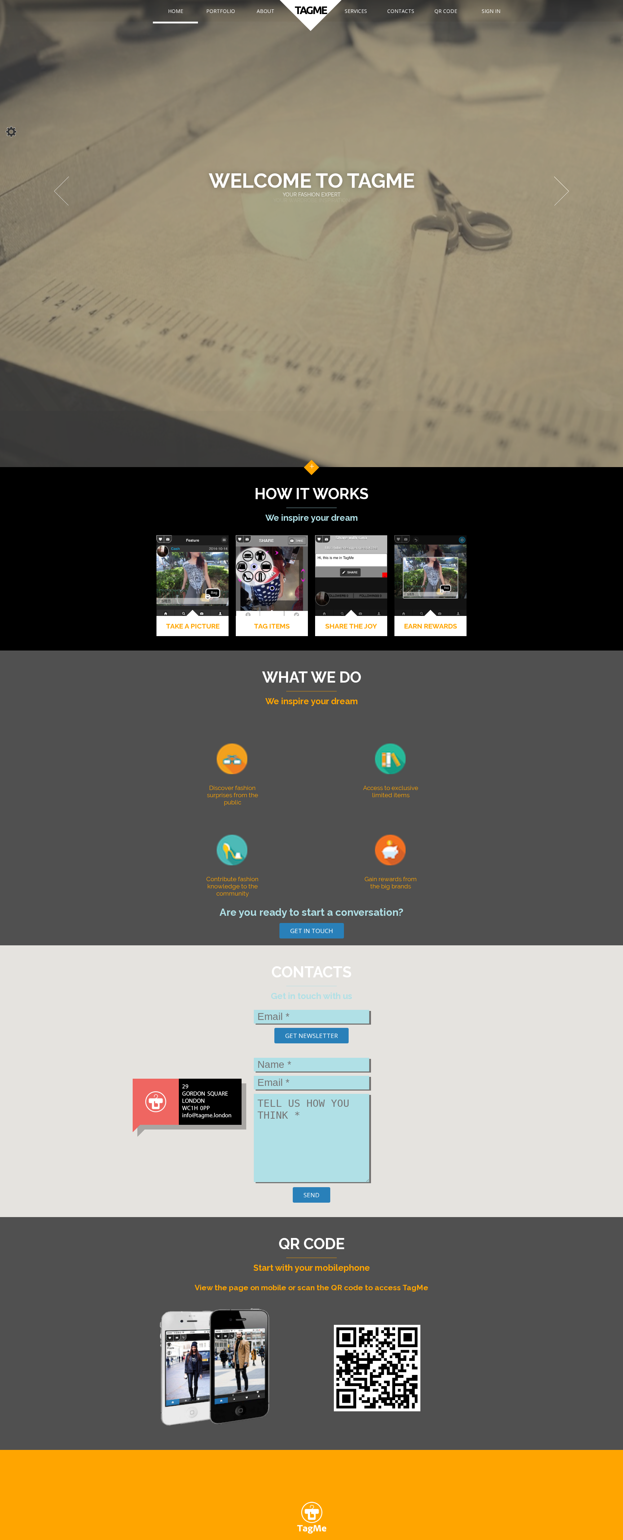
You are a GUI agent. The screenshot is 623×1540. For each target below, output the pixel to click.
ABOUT (265, 11)
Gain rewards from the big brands (390, 882)
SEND (311, 1195)
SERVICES (356, 11)
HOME (175, 11)
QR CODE (445, 11)
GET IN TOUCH (311, 931)
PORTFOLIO (220, 11)
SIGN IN (491, 11)
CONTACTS (400, 11)
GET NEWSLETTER (311, 1035)
